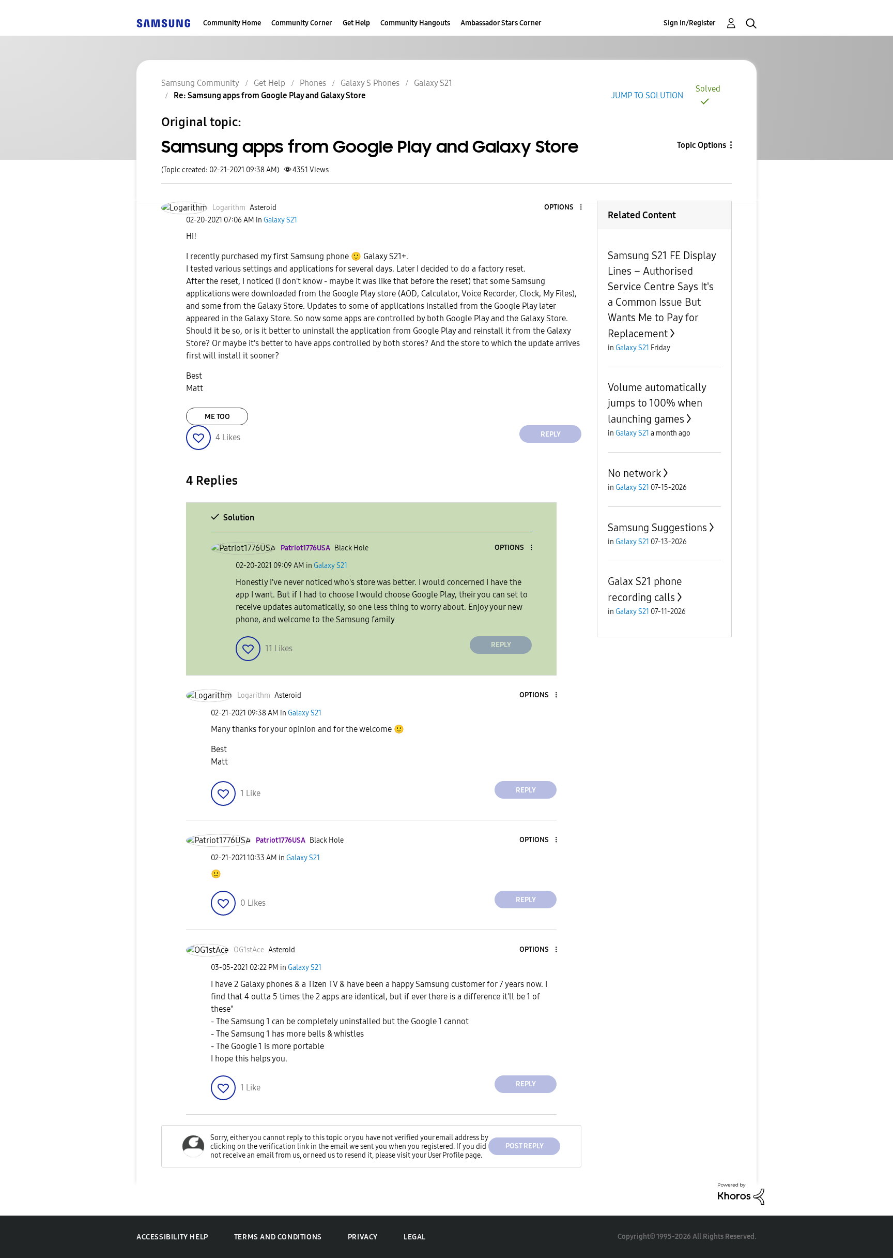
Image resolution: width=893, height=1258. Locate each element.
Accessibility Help (172, 1237)
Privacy (363, 1237)
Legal (415, 1237)
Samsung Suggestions (657, 527)
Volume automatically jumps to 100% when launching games (657, 403)
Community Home (232, 23)
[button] (564, 208)
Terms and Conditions (278, 1237)
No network (634, 473)
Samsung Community (200, 83)
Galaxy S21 (433, 83)
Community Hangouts (415, 23)
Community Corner (301, 23)
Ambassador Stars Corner (501, 23)
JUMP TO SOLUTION (647, 95)
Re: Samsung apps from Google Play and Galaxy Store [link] (270, 95)
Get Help (356, 23)
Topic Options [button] (701, 145)
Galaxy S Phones (370, 83)
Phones (313, 83)
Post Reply (524, 1146)
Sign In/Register (690, 23)
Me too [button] (217, 416)
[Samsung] (163, 23)
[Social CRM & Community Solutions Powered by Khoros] (741, 1193)
